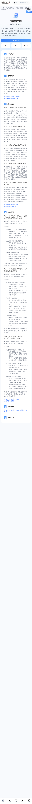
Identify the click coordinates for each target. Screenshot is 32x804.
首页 (2, 8)
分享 (27, 45)
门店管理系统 (10, 8)
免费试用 (16, 40)
